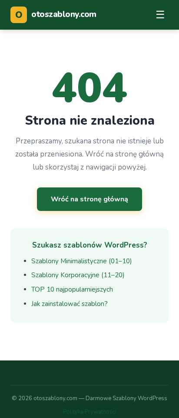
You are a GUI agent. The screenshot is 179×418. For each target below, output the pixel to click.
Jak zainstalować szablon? (69, 303)
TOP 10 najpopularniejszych (72, 289)
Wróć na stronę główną (89, 199)
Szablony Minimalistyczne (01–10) (81, 261)
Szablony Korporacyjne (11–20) (78, 275)
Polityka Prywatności (89, 412)
